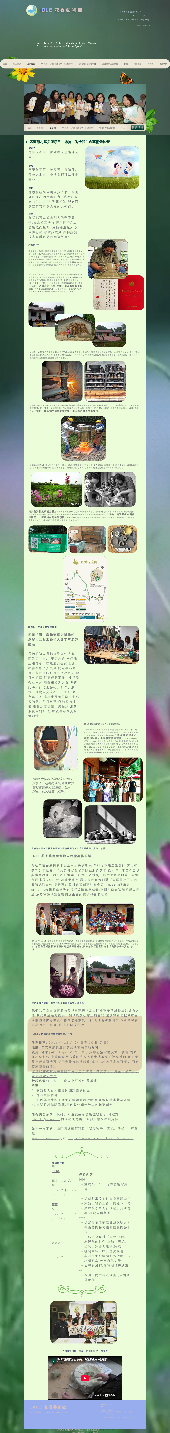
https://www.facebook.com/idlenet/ (100, 1138)
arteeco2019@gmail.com (110, 1417)
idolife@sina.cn (46, 1119)
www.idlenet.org (47, 1138)
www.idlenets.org (143, 25)
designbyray (89, 1432)
